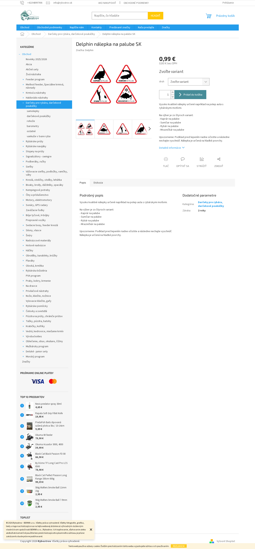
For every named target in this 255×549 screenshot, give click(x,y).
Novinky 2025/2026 (36, 59)
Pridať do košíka (192, 94)
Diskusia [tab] (98, 183)
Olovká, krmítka (35, 266)
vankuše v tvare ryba (38, 136)
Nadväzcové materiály (38, 240)
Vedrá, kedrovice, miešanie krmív (45, 331)
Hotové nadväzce (36, 245)
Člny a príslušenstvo (37, 195)
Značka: (84, 50)
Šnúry (29, 235)
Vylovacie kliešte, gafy (38, 301)
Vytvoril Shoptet (226, 541)
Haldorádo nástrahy (37, 98)
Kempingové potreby (38, 190)
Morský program (35, 357)
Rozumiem (179, 546)
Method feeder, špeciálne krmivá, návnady (45, 86)
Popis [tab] (83, 183)
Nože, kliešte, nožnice (38, 296)
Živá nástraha (33, 74)
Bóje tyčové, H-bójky (37, 215)
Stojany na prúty (35, 151)
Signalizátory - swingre (39, 156)
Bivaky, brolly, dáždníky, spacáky (44, 185)
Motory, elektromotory (39, 200)
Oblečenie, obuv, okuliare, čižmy (44, 341)
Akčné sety (32, 69)
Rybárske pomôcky (37, 306)
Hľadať (155, 15)
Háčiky (29, 250)
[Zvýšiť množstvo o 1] (172, 92)
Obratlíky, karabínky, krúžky (41, 256)
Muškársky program (37, 346)
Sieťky (29, 167)
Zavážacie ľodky (35, 210)
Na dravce (31, 286)
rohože (31, 121)
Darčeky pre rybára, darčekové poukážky (43, 104)
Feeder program (35, 79)
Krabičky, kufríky (35, 326)
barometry (33, 126)
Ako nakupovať (107, 3)
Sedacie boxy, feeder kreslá (42, 225)
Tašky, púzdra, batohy (38, 321)
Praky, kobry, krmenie (38, 281)
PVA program (33, 276)
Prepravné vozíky (36, 220)
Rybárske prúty (34, 141)
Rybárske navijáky (36, 146)
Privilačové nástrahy (37, 291)
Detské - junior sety (37, 351)
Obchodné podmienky (136, 3)
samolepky (33, 111)
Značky (26, 362)
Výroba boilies (34, 336)
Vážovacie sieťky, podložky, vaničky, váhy (47, 173)
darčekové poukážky (39, 116)
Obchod (26, 54)
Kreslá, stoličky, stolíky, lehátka (44, 180)
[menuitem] (24, 27)
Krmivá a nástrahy (36, 93)
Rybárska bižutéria (36, 271)
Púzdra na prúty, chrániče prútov (44, 316)
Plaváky (30, 261)
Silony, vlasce (33, 230)
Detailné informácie (170, 148)
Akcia (29, 64)
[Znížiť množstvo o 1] (172, 97)
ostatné (31, 131)
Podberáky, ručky (36, 162)
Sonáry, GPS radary (37, 205)
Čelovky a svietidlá (36, 311)
